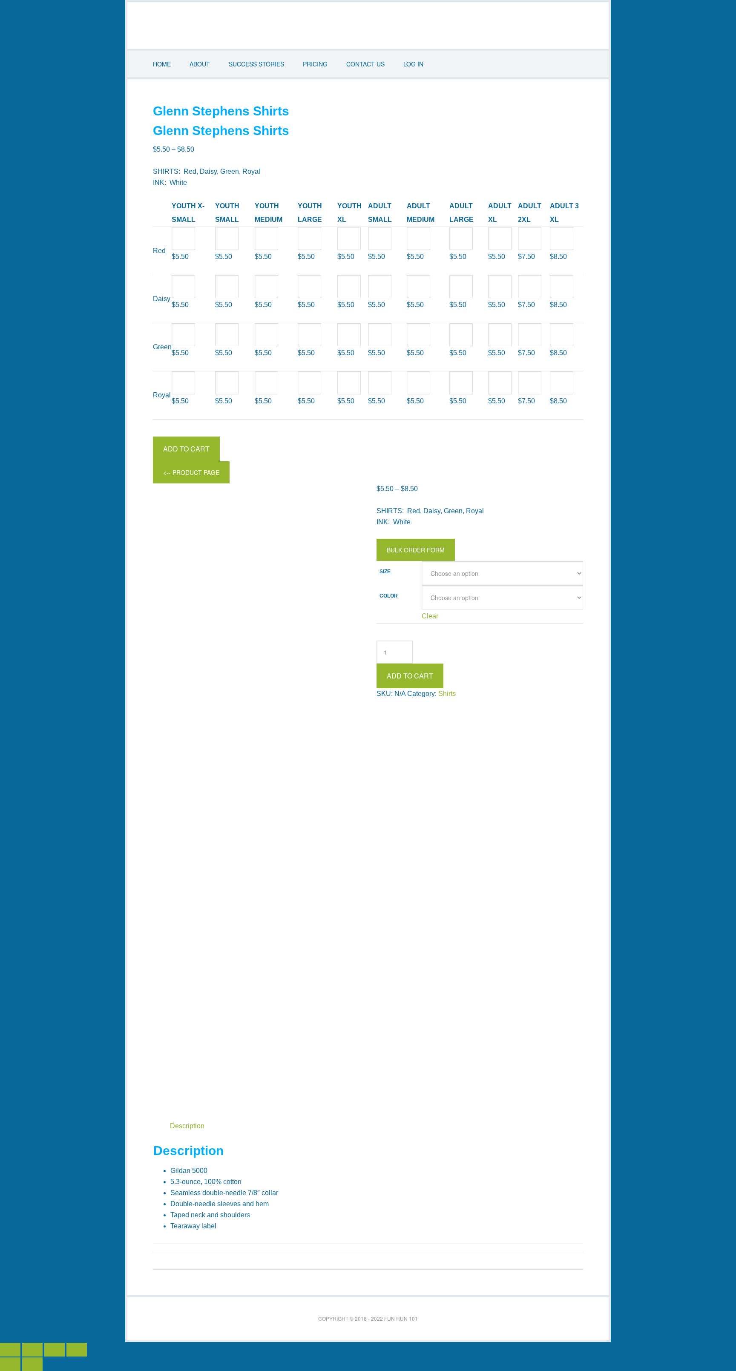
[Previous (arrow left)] (10, 1364)
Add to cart (186, 449)
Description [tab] (187, 1126)
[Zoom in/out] (10, 1350)
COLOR (389, 596)
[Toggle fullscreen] (32, 1350)
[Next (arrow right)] (32, 1364)
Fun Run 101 (368, 26)
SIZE (385, 572)
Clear (430, 616)
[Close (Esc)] (76, 1350)
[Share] (54, 1350)
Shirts (447, 693)
